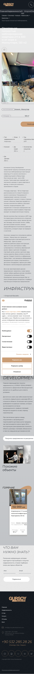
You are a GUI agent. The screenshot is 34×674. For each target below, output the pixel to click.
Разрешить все (17, 360)
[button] (5, 71)
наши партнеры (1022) (13, 311)
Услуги (27, 11)
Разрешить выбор (17, 366)
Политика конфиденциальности (10, 670)
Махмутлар (25, 15)
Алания (17, 15)
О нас (3, 613)
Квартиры (5, 18)
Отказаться (17, 371)
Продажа (11, 15)
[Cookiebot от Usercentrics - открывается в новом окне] (24, 301)
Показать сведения (22, 354)
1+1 (23, 532)
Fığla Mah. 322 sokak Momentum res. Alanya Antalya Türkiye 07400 (14, 633)
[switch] (29, 336)
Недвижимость (14, 11)
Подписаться (16, 579)
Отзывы (4, 619)
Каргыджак (25, 523)
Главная (3, 11)
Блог (3, 622)
